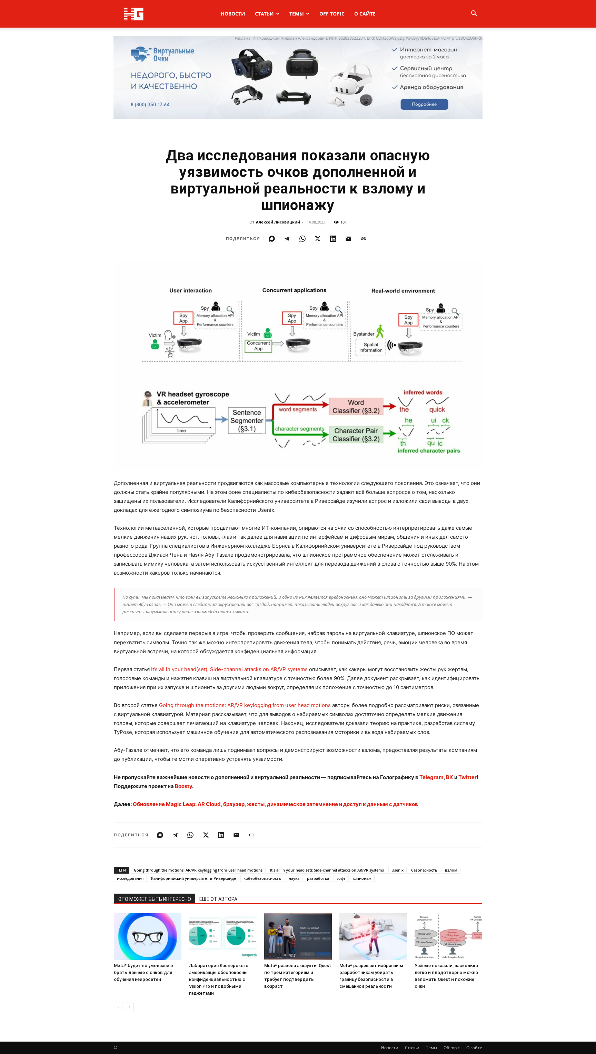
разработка (318, 878)
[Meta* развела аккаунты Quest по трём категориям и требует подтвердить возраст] (298, 936)
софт (341, 878)
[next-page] (129, 1007)
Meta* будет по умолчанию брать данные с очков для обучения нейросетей (143, 972)
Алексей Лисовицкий (278, 222)
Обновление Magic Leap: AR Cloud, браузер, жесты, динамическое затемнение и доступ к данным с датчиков (275, 804)
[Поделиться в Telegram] (287, 238)
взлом (451, 870)
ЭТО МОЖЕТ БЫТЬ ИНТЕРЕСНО (154, 899)
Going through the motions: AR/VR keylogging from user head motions (245, 705)
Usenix (397, 870)
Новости (233, 13)
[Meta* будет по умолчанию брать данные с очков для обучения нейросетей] (147, 936)
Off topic (332, 13)
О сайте (365, 13)
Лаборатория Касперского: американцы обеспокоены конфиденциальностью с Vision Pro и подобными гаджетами (219, 979)
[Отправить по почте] (348, 238)
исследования (130, 878)
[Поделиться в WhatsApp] (302, 238)
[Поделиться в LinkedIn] (333, 238)
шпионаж (362, 878)
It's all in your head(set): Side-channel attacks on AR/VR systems (327, 870)
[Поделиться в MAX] (271, 238)
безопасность (424, 870)
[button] (474, 14)
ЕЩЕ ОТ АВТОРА (218, 899)
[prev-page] (118, 1007)
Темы (296, 13)
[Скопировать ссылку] (363, 238)
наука (294, 878)
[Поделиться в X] (317, 238)
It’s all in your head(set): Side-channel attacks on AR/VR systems (229, 669)
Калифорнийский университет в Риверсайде (193, 878)
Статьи (264, 13)
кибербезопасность (262, 878)
